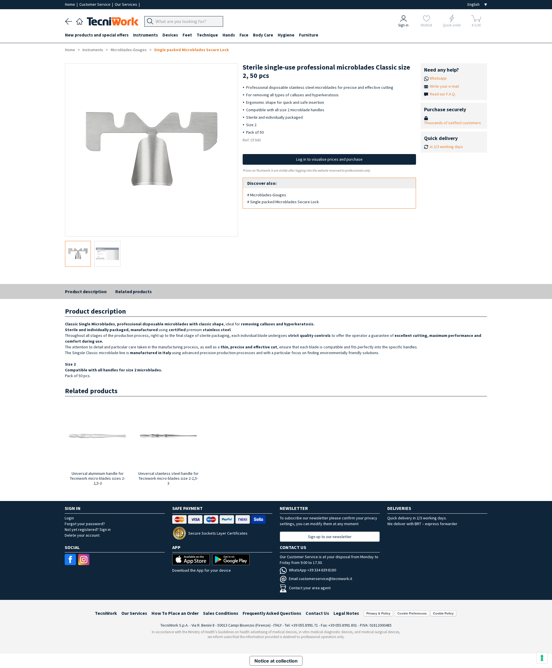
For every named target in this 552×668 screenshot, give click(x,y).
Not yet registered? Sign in (88, 529)
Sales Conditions (220, 613)
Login (69, 518)
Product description (86, 291)
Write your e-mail (444, 86)
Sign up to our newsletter (330, 536)
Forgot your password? (85, 523)
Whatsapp (438, 78)
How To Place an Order (175, 613)
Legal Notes (346, 613)
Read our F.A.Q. (443, 94)
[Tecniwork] (79, 20)
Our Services (126, 4)
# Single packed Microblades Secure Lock (283, 201)
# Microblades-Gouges (266, 194)
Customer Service (95, 4)
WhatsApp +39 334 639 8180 (312, 570)
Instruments (93, 49)
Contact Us (317, 613)
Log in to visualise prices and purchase (329, 159)
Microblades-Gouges (129, 49)
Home (70, 4)
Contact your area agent (310, 587)
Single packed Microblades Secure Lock (191, 49)
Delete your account (82, 535)
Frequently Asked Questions (272, 613)
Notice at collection (276, 661)
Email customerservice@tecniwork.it (320, 578)
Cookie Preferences (412, 613)
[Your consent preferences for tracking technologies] (541, 657)
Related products (133, 291)
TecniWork (106, 613)
